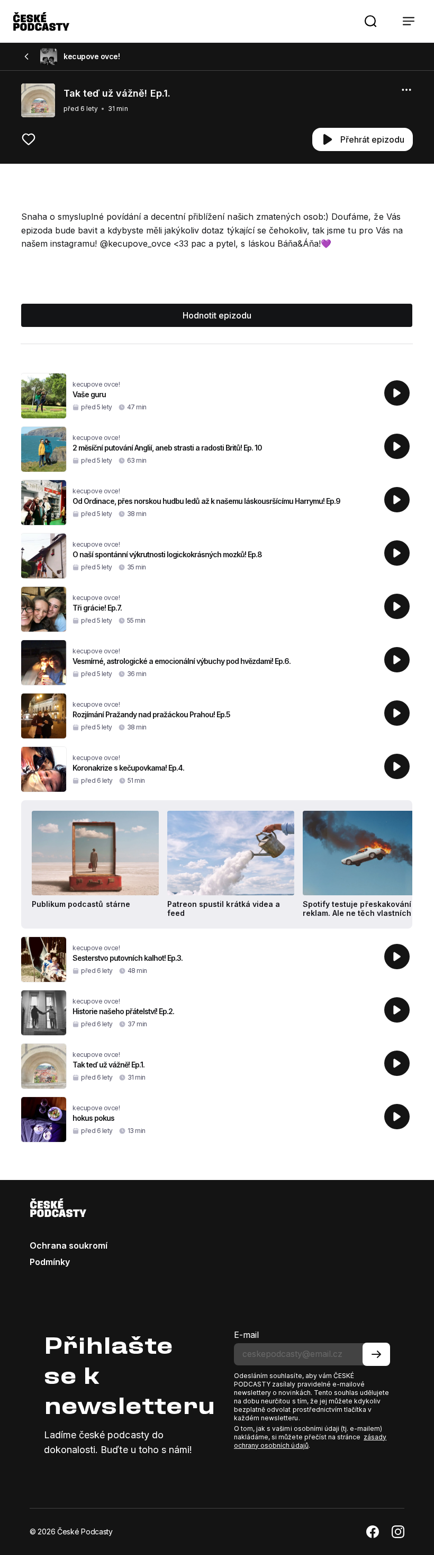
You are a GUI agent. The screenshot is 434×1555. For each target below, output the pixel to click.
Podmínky (50, 1262)
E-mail (246, 1334)
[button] (370, 21)
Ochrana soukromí (68, 1245)
